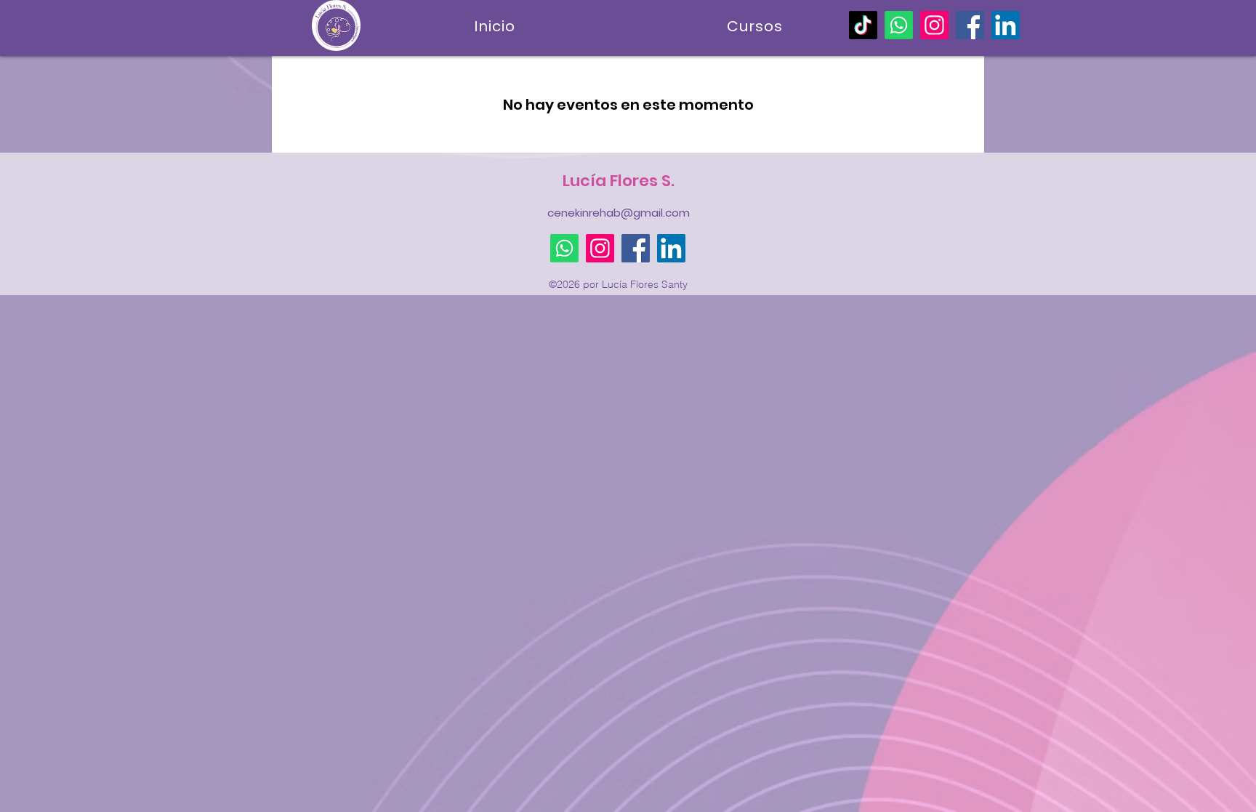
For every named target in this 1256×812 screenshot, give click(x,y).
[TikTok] (863, 25)
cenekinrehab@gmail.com (618, 212)
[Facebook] (970, 25)
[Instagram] (934, 25)
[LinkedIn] (1005, 25)
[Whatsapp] (899, 25)
